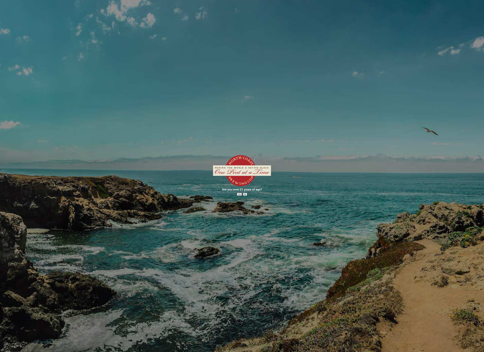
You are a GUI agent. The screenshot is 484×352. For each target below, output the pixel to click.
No (245, 194)
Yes (239, 194)
